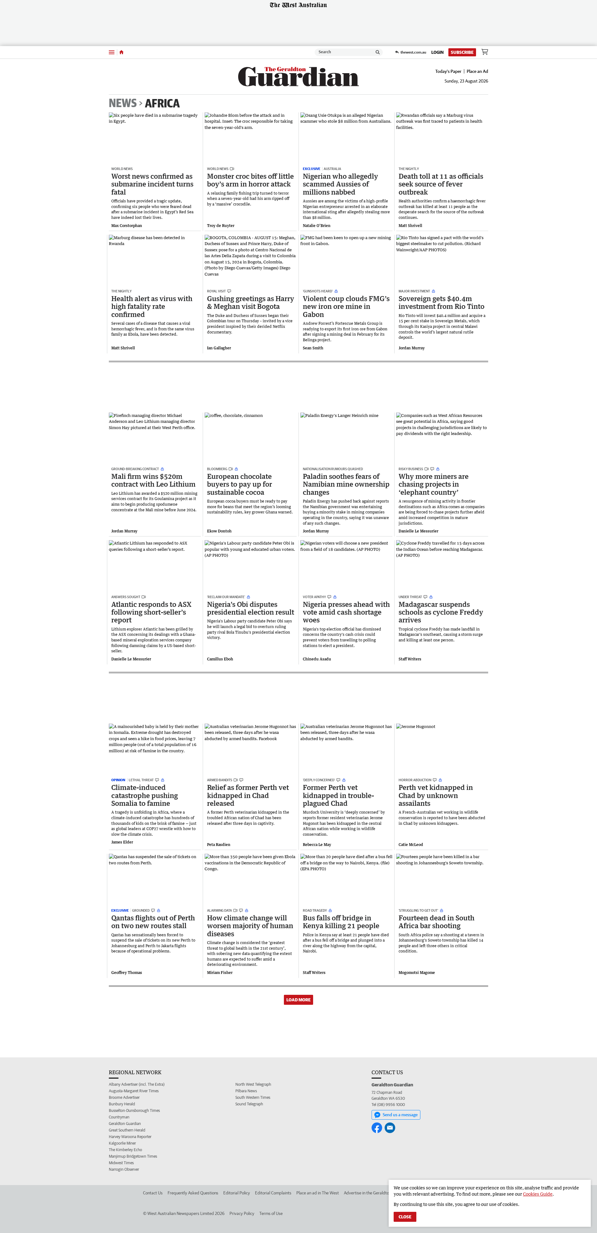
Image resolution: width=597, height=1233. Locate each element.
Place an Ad (477, 71)
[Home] (121, 52)
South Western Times (252, 1097)
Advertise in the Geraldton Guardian (376, 1192)
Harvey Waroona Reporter (130, 1136)
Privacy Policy (241, 1213)
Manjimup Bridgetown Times (133, 1156)
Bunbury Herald (122, 1104)
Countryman (119, 1117)
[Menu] (111, 52)
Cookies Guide (538, 1194)
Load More (298, 999)
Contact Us (153, 1192)
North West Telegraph (253, 1084)
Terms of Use (271, 1213)
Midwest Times (121, 1162)
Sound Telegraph (249, 1104)
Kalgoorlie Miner (122, 1143)
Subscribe (462, 52)
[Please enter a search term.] (378, 52)
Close (405, 1216)
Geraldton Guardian (125, 1123)
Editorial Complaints (273, 1192)
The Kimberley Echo (125, 1149)
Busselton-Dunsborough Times (134, 1110)
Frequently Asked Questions (193, 1192)
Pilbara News (246, 1091)
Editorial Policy (236, 1192)
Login (437, 52)
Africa (162, 103)
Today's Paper (448, 71)
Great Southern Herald (127, 1130)
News (123, 103)
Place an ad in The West (317, 1192)
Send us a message (400, 1114)
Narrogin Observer (124, 1169)
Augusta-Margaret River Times (134, 1091)
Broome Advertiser (124, 1097)
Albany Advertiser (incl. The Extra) (136, 1084)
